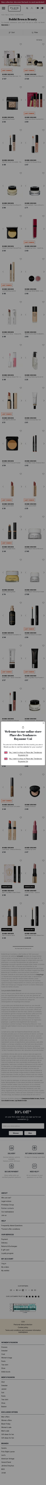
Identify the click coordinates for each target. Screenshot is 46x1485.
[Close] (43, 723)
